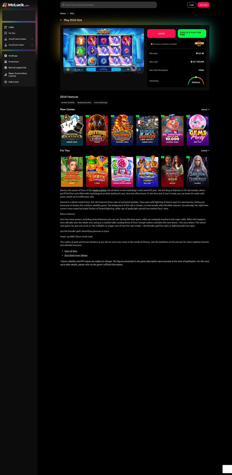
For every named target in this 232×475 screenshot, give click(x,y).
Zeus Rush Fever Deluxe (76, 255)
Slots (72, 13)
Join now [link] (203, 5)
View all (204, 109)
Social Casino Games (17, 39)
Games (63, 13)
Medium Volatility (68, 102)
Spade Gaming (99, 190)
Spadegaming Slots (84, 102)
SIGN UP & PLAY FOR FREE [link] (190, 33)
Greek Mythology (100, 102)
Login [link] (191, 5)
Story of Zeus (70, 251)
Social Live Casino (16, 45)
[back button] (61, 20)
